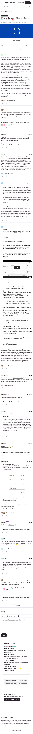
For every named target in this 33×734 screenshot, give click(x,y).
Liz (4, 110)
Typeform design (22, 680)
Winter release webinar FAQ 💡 (12, 668)
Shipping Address (9, 646)
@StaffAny (17, 397)
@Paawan (9, 197)
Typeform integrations (10, 680)
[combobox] (16, 6)
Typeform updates (7, 11)
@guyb (4, 112)
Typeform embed (22, 683)
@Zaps (4, 137)
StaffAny (5, 375)
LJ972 (5, 558)
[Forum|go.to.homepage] (13, 3)
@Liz (2, 157)
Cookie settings (16, 730)
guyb (4, 55)
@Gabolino (11, 525)
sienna (5, 183)
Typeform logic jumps (10, 683)
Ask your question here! (12, 699)
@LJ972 (4, 582)
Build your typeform (9, 648)
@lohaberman (12, 582)
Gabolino (5, 461)
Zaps (4, 154)
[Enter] (2, 6)
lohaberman (6, 538)
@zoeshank (5, 466)
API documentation (18, 378)
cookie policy (5, 725)
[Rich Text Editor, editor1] (16, 625)
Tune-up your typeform (10, 666)
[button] (3, 3)
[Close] (30, 716)
